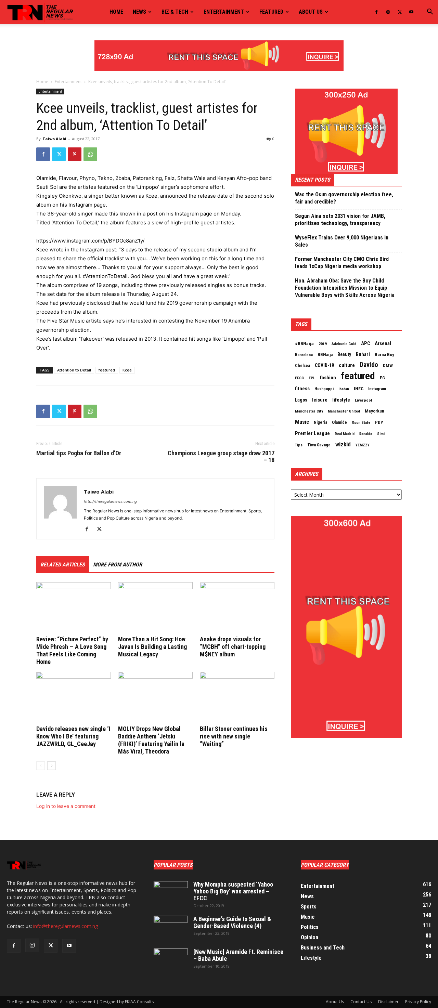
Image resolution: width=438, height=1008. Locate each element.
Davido (369, 365)
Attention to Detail (74, 369)
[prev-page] (40, 765)
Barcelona (304, 354)
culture (347, 365)
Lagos (301, 400)
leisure (319, 400)
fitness (302, 388)
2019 (323, 343)
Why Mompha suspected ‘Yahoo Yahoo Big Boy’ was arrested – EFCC (233, 891)
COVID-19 (324, 365)
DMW (388, 365)
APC (365, 343)
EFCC (299, 378)
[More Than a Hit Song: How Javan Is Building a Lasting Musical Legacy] (155, 607)
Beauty (344, 354)
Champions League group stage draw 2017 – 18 (221, 456)
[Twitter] (400, 12)
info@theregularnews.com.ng (65, 926)
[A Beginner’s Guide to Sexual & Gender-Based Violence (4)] (171, 928)
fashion (328, 378)
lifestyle (341, 400)
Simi (381, 434)
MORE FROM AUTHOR (117, 564)
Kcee (127, 369)
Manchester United (344, 411)
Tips (298, 445)
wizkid (343, 444)
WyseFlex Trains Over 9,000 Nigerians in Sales (341, 241)
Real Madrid (345, 434)
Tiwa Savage (319, 444)
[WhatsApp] (90, 154)
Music (302, 422)
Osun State (361, 422)
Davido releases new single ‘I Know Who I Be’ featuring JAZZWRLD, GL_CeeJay (73, 736)
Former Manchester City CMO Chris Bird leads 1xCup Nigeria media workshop (342, 263)
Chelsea (302, 365)
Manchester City (309, 411)
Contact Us (361, 1002)
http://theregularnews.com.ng (110, 501)
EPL (312, 378)
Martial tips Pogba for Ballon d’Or (78, 453)
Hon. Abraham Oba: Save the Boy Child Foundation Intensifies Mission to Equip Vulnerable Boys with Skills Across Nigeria (345, 287)
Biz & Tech (175, 12)
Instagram (377, 389)
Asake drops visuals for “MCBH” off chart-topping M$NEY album (233, 647)
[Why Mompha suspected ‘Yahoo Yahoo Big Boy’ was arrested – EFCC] (171, 893)
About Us (335, 1002)
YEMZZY (363, 445)
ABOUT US (311, 12)
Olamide (339, 422)
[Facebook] (376, 12)
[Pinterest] (74, 154)
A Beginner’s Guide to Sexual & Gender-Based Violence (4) (232, 922)
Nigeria (320, 422)
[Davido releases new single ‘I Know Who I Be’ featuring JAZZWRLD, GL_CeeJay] (73, 697)
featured (107, 369)
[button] (430, 12)
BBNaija (325, 354)
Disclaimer (388, 1002)
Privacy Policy (418, 1002)
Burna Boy (384, 354)
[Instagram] (388, 12)
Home (116, 12)
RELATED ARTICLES (62, 564)
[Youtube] (411, 12)
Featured (271, 12)
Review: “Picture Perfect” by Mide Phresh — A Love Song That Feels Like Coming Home (72, 650)
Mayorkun (374, 411)
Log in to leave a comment (65, 806)
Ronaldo (365, 434)
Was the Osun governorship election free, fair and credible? (344, 198)
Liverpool (363, 400)
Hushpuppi (324, 389)
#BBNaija (304, 343)
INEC (358, 388)
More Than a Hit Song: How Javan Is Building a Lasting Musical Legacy (152, 647)
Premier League (312, 433)
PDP (379, 422)
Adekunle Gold (344, 343)
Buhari (363, 354)
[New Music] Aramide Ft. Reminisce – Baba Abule (238, 955)
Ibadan (343, 389)
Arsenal (383, 343)
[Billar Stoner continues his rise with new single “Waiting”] (237, 697)
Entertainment (224, 12)
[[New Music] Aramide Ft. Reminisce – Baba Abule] (171, 960)
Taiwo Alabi (54, 138)
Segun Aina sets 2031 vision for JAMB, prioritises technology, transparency (340, 219)
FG (382, 377)
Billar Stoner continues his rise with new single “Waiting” (234, 736)
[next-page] (51, 765)
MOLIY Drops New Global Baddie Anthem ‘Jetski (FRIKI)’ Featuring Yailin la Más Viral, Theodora (151, 740)
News (139, 12)
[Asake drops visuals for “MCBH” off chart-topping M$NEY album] (237, 607)
